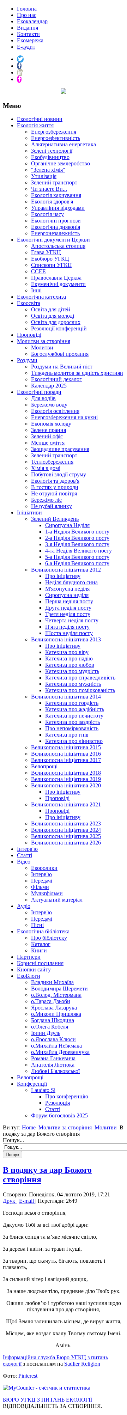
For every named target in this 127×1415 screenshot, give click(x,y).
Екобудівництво (50, 157)
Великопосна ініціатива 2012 (66, 570)
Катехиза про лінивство (74, 741)
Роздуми (27, 360)
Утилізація (43, 176)
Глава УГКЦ (46, 252)
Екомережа (30, 40)
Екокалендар (32, 21)
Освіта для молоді (52, 316)
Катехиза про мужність (73, 684)
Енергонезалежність (55, 233)
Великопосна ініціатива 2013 (66, 639)
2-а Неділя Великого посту (77, 538)
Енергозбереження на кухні (64, 417)
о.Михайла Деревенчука (60, 1052)
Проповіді (29, 335)
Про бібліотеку (49, 938)
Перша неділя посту (69, 601)
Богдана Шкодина (52, 1020)
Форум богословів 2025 (59, 1115)
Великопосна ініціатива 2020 (66, 785)
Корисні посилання (40, 963)
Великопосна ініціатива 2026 (66, 843)
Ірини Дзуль (45, 1033)
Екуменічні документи (58, 284)
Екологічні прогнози (56, 221)
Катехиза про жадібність (74, 709)
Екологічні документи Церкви (53, 240)
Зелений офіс (47, 436)
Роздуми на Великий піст (61, 367)
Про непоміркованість (71, 728)
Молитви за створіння (43, 341)
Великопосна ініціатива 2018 (66, 773)
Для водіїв (43, 398)
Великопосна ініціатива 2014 (66, 697)
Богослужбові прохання (60, 354)
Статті (24, 855)
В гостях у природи (54, 487)
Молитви (42, 347)
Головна (27, 9)
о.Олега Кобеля (49, 1027)
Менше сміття (48, 443)
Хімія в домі (45, 468)
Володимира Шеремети (59, 989)
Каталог (40, 944)
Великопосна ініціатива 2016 (66, 754)
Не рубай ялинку (51, 506)
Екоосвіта (28, 303)
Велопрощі (44, 766)
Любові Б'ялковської (55, 1071)
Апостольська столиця (58, 246)
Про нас (26, 15)
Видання (27, 28)
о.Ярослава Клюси (53, 1039)
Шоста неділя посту (69, 633)
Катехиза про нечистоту (74, 716)
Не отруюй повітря (54, 493)
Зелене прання (48, 430)
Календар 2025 (49, 386)
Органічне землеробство (60, 163)
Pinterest (27, 1376)
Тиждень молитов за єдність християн (77, 373)
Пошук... (13, 1140)
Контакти (28, 34)
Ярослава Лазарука (54, 1008)
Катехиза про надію (69, 658)
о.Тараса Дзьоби (50, 1001)
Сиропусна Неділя (67, 525)
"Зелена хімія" (48, 170)
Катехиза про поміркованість (80, 690)
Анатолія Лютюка (52, 1065)
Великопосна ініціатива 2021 (66, 804)
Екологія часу (47, 214)
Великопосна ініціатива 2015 (66, 747)
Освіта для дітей (50, 309)
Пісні (37, 925)
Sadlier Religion (82, 1364)
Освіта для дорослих (55, 322)
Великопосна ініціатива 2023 (66, 824)
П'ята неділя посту (67, 627)
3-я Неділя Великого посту (77, 544)
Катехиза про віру (67, 652)
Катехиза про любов (69, 665)
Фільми (40, 887)
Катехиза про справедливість (80, 678)
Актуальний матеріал (57, 900)
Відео (23, 862)
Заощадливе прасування (60, 449)
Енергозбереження (53, 132)
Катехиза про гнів (67, 735)
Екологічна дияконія (55, 227)
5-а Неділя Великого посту (77, 557)
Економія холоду (51, 424)
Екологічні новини (39, 119)
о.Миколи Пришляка (56, 1014)
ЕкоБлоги (28, 976)
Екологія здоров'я (52, 202)
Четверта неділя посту (71, 620)
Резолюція (57, 1103)
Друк (10, 1201)
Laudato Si (43, 1090)
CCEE (38, 271)
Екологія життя (35, 125)
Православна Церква (56, 278)
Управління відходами (58, 208)
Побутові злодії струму (58, 474)
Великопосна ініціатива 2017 (66, 760)
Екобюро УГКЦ (50, 259)
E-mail (27, 1201)
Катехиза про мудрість (72, 671)
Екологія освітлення (55, 411)
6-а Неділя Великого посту (77, 563)
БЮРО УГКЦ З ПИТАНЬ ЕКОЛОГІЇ (47, 1400)
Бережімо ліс (46, 500)
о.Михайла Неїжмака (56, 1046)
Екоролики (44, 868)
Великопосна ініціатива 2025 (66, 836)
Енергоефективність (55, 138)
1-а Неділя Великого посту (77, 532)
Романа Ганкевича (53, 1058)
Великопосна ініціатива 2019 (66, 779)
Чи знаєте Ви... (49, 189)
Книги (39, 950)
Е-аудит (26, 47)
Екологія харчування (56, 195)
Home (29, 1127)
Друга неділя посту (68, 608)
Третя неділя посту (67, 614)
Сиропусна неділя (67, 595)
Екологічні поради (39, 392)
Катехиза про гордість (71, 703)
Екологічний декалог (56, 379)
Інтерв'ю (27, 849)
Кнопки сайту (34, 969)
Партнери (29, 957)
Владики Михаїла (52, 982)
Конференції (32, 1084)
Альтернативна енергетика (63, 144)
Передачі (41, 881)
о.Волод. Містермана (56, 995)
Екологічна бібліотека (43, 931)
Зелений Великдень (55, 519)
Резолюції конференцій (59, 328)
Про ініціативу (62, 576)
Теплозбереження (52, 462)
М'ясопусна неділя (67, 589)
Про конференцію (66, 1096)
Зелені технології (51, 151)
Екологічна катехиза (41, 297)
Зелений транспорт (54, 182)
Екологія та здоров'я (55, 481)
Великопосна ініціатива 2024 (66, 830)
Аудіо (23, 906)
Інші (36, 290)
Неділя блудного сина (71, 582)
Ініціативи (29, 513)
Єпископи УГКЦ (51, 265)
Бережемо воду (49, 405)
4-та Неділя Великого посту (78, 551)
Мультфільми (47, 893)
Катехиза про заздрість (72, 722)
